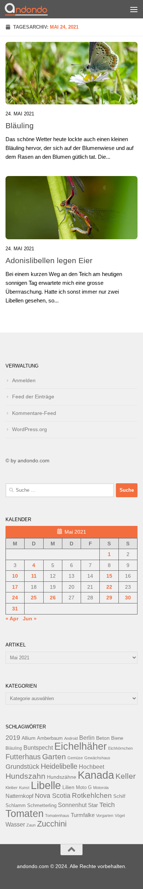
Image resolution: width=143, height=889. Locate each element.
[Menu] (134, 9)
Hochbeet (91, 767)
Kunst (24, 787)
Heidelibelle (59, 766)
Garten (54, 756)
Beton (103, 738)
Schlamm (16, 805)
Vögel (120, 815)
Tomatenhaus (57, 815)
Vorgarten (104, 815)
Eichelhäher (80, 746)
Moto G (84, 787)
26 (53, 598)
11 (34, 576)
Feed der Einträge (33, 396)
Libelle (46, 785)
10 (15, 576)
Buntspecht (38, 748)
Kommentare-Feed (34, 413)
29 (109, 598)
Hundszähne (61, 777)
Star (93, 805)
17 (15, 587)
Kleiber (12, 787)
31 (15, 609)
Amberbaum (50, 738)
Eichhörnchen (120, 748)
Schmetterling (41, 805)
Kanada (96, 775)
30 (128, 598)
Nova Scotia (52, 795)
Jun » (30, 618)
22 (109, 587)
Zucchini (52, 823)
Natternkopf (19, 796)
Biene (117, 738)
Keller (125, 776)
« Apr (12, 618)
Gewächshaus (97, 758)
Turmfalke (83, 815)
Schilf (119, 796)
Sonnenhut (72, 805)
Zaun (31, 825)
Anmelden (24, 380)
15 (109, 576)
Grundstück (22, 766)
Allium (29, 738)
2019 (13, 737)
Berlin (87, 737)
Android (71, 738)
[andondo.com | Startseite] (33, 9)
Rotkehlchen (92, 795)
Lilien (68, 787)
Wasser (15, 824)
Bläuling (20, 125)
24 (15, 598)
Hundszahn (25, 776)
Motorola (101, 787)
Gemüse (75, 758)
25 (34, 598)
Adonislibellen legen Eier (49, 260)
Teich (107, 805)
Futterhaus (23, 757)
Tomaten (25, 813)
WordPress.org (29, 429)
